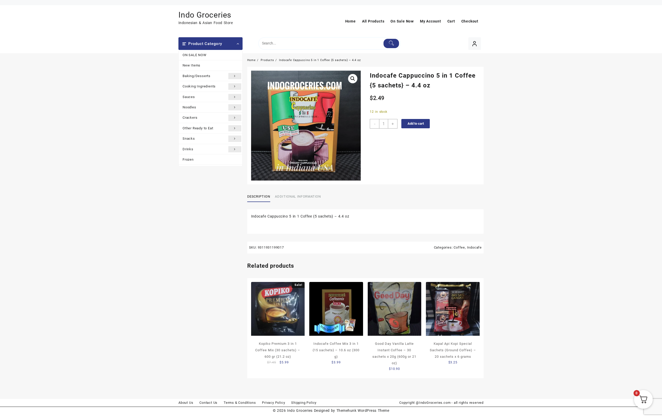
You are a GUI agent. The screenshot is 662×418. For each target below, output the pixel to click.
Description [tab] (258, 196)
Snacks (189, 138)
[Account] (474, 43)
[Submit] (391, 43)
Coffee (459, 247)
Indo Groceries (204, 14)
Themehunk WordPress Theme (362, 410)
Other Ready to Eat (198, 128)
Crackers (190, 118)
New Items (191, 65)
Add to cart (416, 123)
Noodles (189, 107)
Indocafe (474, 247)
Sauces (189, 97)
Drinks (188, 149)
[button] (352, 78)
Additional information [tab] (298, 196)
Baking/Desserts (196, 76)
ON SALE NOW (195, 55)
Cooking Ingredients (199, 86)
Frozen (188, 159)
